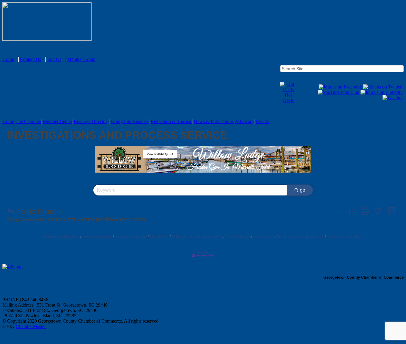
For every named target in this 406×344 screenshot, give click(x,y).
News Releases (97, 236)
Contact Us (30, 59)
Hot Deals (288, 97)
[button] (10, 211)
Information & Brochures (301, 236)
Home (8, 59)
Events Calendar (131, 236)
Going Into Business (130, 121)
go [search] (302, 189)
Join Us (54, 59)
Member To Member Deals (197, 236)
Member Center (57, 121)
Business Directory (91, 121)
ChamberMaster (31, 326)
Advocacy (244, 121)
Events (262, 121)
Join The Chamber (344, 236)
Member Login (81, 59)
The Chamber (28, 121)
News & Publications (214, 121)
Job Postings (238, 236)
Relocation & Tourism (171, 121)
